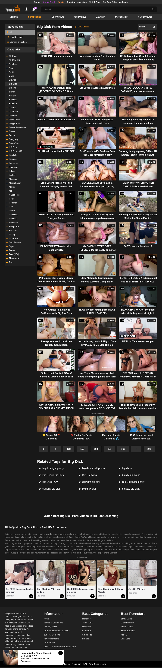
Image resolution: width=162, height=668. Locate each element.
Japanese (13, 167)
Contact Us (49, 642)
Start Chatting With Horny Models (49, 590)
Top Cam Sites (110, 2)
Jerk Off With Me (136, 589)
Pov (11, 207)
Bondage (13, 99)
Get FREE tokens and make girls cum (19, 590)
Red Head (13, 214)
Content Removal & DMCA (57, 630)
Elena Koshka (128, 630)
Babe (11, 76)
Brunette (13, 103)
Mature (12, 187)
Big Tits (12, 88)
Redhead (13, 218)
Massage (13, 179)
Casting (12, 107)
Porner (37, 2)
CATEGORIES (35, 17)
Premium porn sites (77, 2)
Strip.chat (10, 596)
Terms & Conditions (53, 622)
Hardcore (13, 159)
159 (82, 449)
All (10, 32)
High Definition (16, 37)
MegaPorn (76, 664)
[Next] (136, 449)
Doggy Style (14, 123)
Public (12, 211)
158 (69, 449)
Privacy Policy (50, 626)
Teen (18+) (14, 254)
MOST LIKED (122, 17)
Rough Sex (14, 226)
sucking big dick (51, 488)
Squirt (11, 246)
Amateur (13, 64)
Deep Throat (14, 119)
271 (149, 449)
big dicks (127, 468)
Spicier (61, 2)
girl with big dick (91, 482)
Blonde (12, 92)
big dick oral (89, 488)
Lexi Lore (125, 638)
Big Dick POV (50, 482)
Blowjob (12, 96)
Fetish (12, 135)
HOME (15, 17)
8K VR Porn (94, 2)
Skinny (12, 234)
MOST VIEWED (146, 17)
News (46, 618)
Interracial (13, 163)
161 (109, 449)
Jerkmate (123, 2)
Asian (11, 72)
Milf (10, 191)
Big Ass (12, 80)
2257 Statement (52, 634)
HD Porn (13, 147)
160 (96, 449)
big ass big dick (131, 488)
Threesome (14, 258)
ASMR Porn (88, 664)
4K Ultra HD (14, 60)
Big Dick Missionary (133, 482)
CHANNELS (81, 17)
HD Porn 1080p (16, 151)
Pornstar (13, 203)
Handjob (12, 155)
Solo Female (15, 242)
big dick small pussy (93, 468)
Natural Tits (14, 195)
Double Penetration (17, 127)
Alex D (124, 634)
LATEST (101, 17)
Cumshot (13, 115)
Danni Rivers (127, 622)
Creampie (13, 111)
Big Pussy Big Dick (53, 475)
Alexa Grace (127, 626)
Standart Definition (18, 42)
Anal (11, 68)
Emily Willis (126, 618)
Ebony (12, 131)
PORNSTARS (58, 17)
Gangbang (13, 139)
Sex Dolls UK (100, 664)
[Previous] (55, 449)
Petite (11, 199)
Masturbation (15, 183)
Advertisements (51, 638)
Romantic (13, 222)
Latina (12, 171)
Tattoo (12, 250)
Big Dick (13, 84)
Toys (11, 262)
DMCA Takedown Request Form (60, 646)
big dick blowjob (131, 475)
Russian (12, 230)
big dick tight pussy (53, 468)
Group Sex (14, 143)
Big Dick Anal (89, 475)
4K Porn (12, 56)
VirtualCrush (49, 2)
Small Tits (13, 238)
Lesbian (12, 175)
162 (123, 449)
